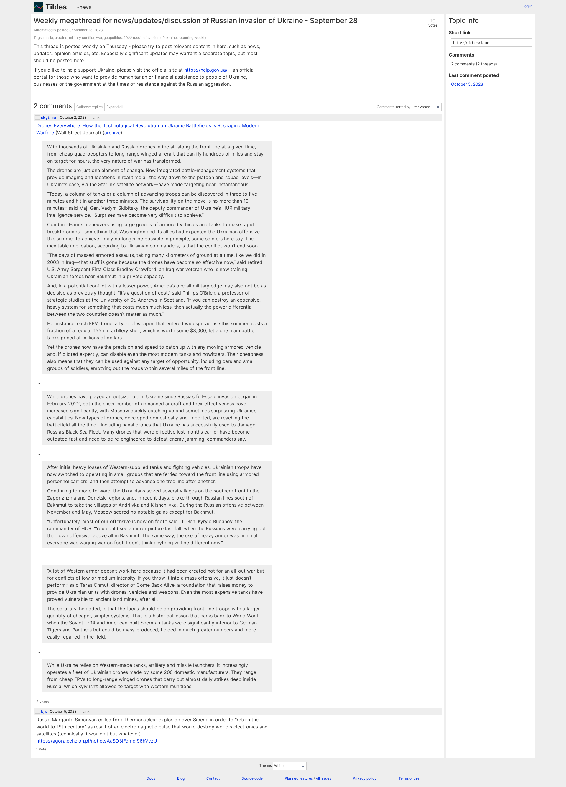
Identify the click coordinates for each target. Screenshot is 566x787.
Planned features (299, 778)
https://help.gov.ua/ (206, 70)
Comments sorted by (394, 107)
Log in (527, 6)
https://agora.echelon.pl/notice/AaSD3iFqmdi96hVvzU (96, 741)
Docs (151, 778)
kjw (44, 712)
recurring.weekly (192, 37)
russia (48, 37)
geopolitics (113, 37)
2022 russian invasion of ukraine (150, 37)
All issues (323, 778)
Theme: (265, 765)
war (99, 37)
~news (83, 7)
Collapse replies (89, 107)
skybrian (49, 117)
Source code (252, 778)
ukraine (61, 37)
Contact (213, 778)
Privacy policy (364, 778)
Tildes (56, 7)
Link (96, 117)
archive (112, 132)
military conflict (81, 37)
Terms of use (409, 778)
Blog (181, 778)
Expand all (114, 107)
